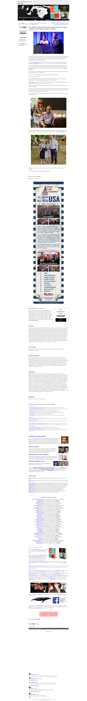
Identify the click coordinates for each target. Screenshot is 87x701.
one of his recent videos (60, 131)
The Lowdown (25, 21)
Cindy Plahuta (39, 529)
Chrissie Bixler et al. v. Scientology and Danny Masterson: (38, 423)
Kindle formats (39, 557)
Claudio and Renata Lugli (40, 519)
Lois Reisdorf (40, 539)
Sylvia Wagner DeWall (40, 502)
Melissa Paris (38, 515)
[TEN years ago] (32, 491)
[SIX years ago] (31, 486)
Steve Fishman (60, 575)
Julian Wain (37, 524)
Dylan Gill (40, 514)
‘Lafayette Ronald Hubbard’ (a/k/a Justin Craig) (36, 408)
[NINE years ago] (32, 490)
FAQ (65, 579)
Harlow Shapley (60, 606)
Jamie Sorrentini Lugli (40, 511)
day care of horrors (47, 575)
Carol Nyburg (39, 509)
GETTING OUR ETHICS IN (42, 571)
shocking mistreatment (32, 579)
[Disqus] (49, 659)
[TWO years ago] (32, 480)
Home (23, 19)
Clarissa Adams (36, 508)
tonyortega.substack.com (23, 41)
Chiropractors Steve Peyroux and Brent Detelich (36, 429)
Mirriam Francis (40, 518)
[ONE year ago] (31, 478)
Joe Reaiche (37, 526)
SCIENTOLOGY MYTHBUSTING (33, 572)
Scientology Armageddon (38, 628)
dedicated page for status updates (43, 594)
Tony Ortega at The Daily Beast (34, 619)
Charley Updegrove (41, 525)
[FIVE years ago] (32, 485)
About (35, 19)
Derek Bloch (40, 528)
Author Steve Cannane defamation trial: (35, 428)
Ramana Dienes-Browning (40, 533)
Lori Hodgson (36, 521)
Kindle (36, 561)
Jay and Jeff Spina (32, 411)
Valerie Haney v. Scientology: (33, 420)
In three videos (31, 82)
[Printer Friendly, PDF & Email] (32, 627)
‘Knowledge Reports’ (57, 574)
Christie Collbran (39, 506)
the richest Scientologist (51, 577)
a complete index (45, 562)
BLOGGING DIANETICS (35, 570)
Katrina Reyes (39, 501)
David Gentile (31, 413)
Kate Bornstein (39, 543)
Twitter (46, 549)
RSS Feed (52, 699)
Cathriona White (43, 574)
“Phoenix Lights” (51, 606)
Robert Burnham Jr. (40, 605)
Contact (55, 699)
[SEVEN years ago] (32, 488)
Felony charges (65, 575)
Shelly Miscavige (57, 572)
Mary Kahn (40, 538)
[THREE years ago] (32, 483)
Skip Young (37, 536)
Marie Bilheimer (40, 523)
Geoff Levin (36, 505)
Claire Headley (40, 531)
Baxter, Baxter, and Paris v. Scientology (35, 418)
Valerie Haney (39, 500)
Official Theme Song (53, 579)
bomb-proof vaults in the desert (51, 576)
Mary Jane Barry (39, 541)
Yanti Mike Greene (32, 415)
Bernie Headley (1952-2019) (37, 499)
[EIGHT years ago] (32, 489)
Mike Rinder (36, 534)
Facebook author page (40, 550)
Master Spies (40, 577)
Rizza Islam (31, 412)
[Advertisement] (51, 2)
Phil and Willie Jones (36, 540)
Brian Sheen (40, 504)
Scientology (48, 19)
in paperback (33, 557)
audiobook (40, 561)
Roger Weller (39, 530)
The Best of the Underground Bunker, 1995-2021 (36, 565)
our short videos (33, 581)
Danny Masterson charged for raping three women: (37, 407)
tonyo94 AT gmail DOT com (37, 549)
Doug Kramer (38, 510)
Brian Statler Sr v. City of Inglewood (34, 427)
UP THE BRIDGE (57, 570)
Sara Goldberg (39, 520)
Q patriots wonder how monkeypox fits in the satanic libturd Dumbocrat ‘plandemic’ (60, 24)
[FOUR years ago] (32, 484)
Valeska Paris (39, 516)
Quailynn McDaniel (40, 513)
